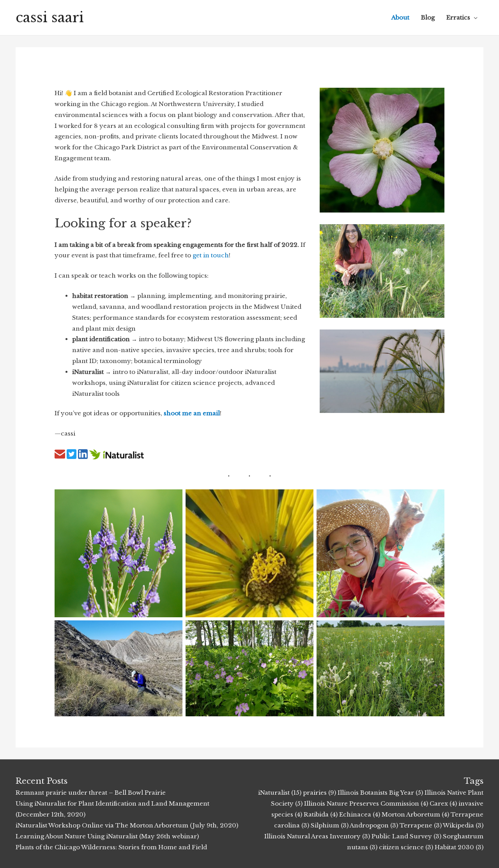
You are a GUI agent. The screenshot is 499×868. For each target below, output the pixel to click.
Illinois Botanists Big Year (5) (380, 792)
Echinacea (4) (359, 814)
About (400, 17)
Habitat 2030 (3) (459, 847)
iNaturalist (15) (279, 792)
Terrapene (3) (421, 825)
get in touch (211, 255)
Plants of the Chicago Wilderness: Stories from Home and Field (111, 847)
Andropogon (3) (374, 825)
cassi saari (50, 17)
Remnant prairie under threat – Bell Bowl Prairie (91, 792)
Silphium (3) (330, 825)
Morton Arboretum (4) (415, 814)
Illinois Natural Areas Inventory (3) (317, 836)
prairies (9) (319, 792)
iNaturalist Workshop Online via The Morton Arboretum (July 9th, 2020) (127, 825)
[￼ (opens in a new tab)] (60, 453)
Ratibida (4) (321, 814)
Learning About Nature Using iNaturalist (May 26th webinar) (107, 836)
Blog (428, 17)
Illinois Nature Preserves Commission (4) (366, 803)
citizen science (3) (406, 847)
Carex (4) (443, 803)
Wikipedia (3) (463, 825)
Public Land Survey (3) (406, 836)
